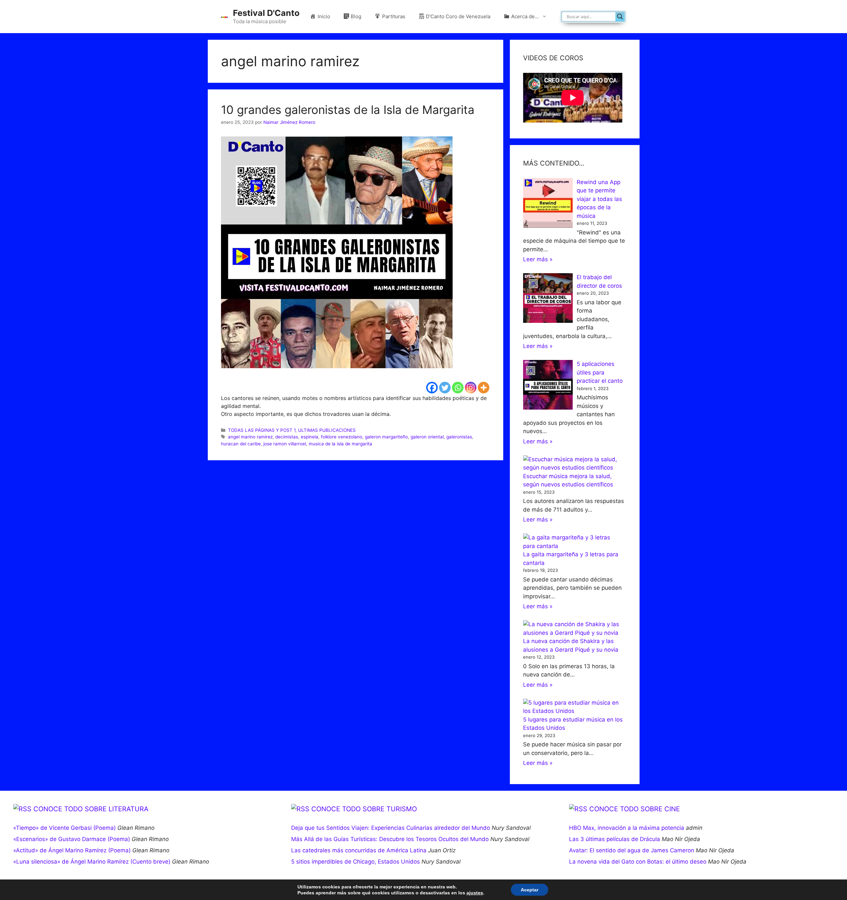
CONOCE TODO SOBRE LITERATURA (91, 809)
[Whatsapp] (458, 387)
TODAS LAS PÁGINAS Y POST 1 (261, 430)
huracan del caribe (241, 443)
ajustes (475, 892)
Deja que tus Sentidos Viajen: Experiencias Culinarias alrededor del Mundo (390, 828)
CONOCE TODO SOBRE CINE (634, 809)
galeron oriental (427, 436)
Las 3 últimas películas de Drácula (614, 839)
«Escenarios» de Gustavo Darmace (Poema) (71, 839)
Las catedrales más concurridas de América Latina (358, 850)
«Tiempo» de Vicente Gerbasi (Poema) (64, 828)
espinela (309, 436)
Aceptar (529, 889)
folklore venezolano (341, 436)
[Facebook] (432, 387)
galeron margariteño (386, 436)
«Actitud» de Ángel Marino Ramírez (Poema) (72, 850)
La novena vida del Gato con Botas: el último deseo (637, 861)
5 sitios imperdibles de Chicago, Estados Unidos (355, 861)
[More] (483, 387)
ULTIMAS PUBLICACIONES (327, 430)
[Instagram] (470, 387)
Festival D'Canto (266, 13)
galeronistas (459, 436)
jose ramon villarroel (284, 443)
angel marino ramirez (250, 436)
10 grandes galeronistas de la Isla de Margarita (347, 110)
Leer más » (538, 259)
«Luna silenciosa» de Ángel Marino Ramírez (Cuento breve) (91, 861)
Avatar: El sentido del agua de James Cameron (631, 850)
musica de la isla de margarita (340, 443)
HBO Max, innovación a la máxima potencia (626, 828)
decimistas (286, 436)
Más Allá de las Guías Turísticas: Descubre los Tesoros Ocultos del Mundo (390, 839)
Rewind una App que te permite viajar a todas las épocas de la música (599, 199)
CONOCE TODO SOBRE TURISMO (364, 809)
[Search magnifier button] (620, 16)
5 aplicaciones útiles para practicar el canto (600, 372)
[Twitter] (445, 387)
